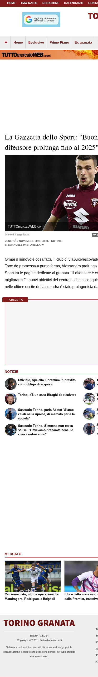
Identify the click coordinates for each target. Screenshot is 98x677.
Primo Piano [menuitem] (59, 42)
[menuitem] (6, 42)
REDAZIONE (50, 3)
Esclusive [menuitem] (36, 42)
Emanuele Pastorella (24, 244)
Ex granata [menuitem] (83, 42)
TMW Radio (29, 3)
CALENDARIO (73, 3)
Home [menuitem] (18, 42)
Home (11, 3)
